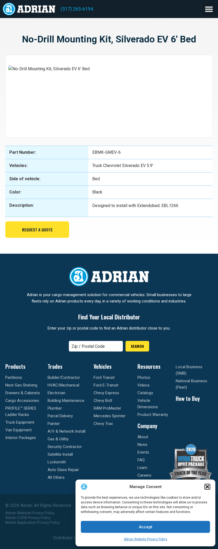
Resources (149, 366)
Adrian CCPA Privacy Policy (28, 518)
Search (137, 346)
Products (15, 366)
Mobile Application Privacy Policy (32, 522)
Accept (145, 527)
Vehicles (103, 366)
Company (147, 426)
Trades (55, 366)
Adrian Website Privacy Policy (145, 539)
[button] (207, 486)
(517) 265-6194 (77, 9)
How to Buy (188, 398)
